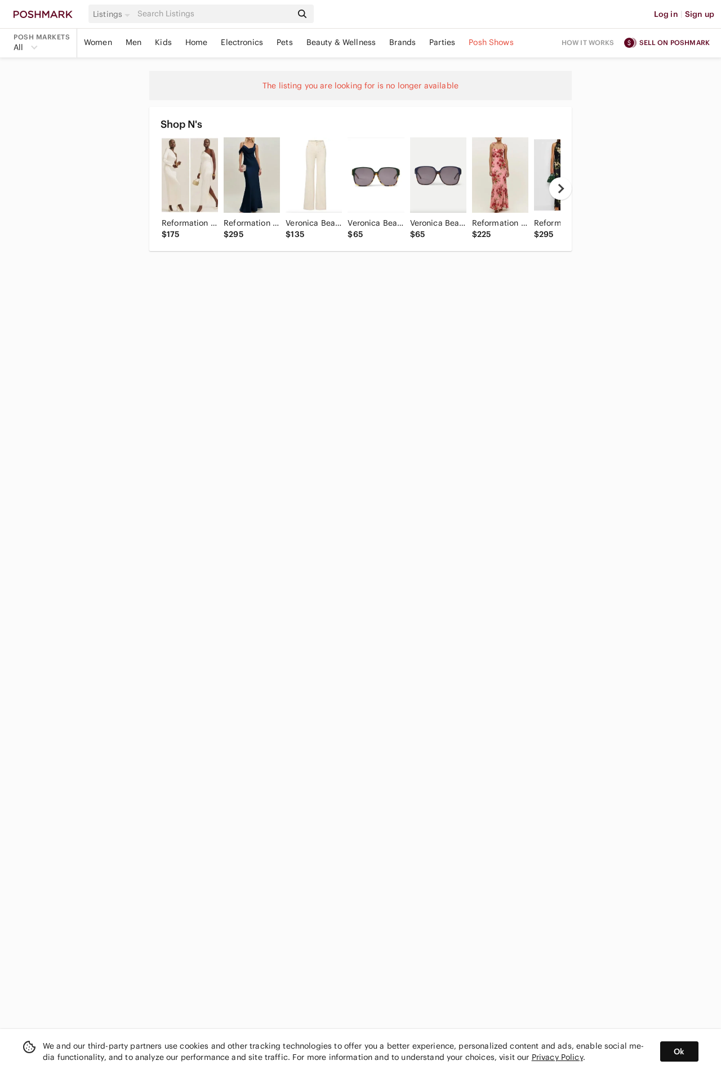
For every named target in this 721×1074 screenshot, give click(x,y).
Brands (402, 42)
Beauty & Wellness (341, 42)
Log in (666, 14)
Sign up (699, 14)
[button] (113, 14)
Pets (285, 42)
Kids (163, 42)
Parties (442, 42)
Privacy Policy (557, 1057)
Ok (679, 1051)
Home (196, 42)
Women (98, 42)
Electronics (242, 42)
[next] (560, 188)
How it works (588, 42)
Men (133, 42)
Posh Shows (491, 42)
